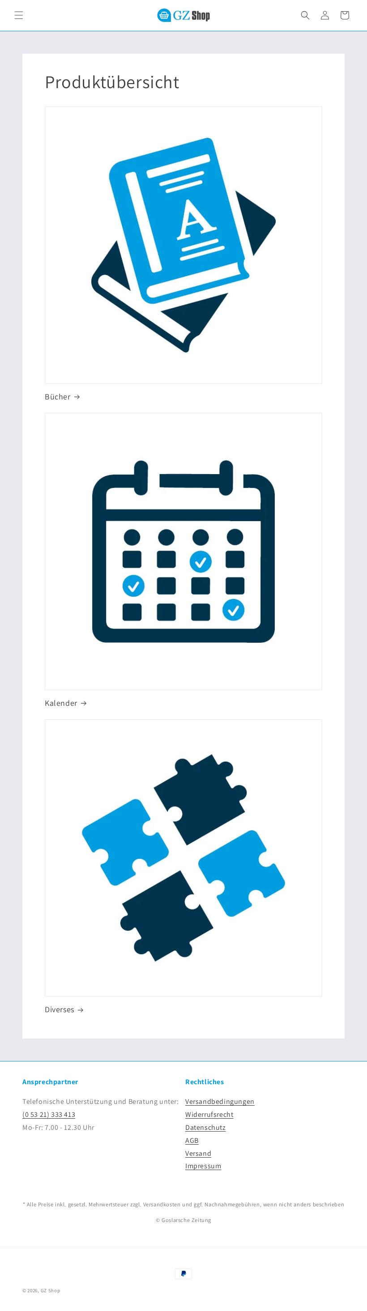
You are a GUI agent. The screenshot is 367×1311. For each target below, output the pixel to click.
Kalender (61, 703)
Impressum (203, 1166)
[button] (19, 15)
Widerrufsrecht (209, 1114)
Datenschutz (205, 1127)
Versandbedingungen (220, 1101)
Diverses (59, 1009)
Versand (198, 1153)
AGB (192, 1140)
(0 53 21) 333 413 (48, 1114)
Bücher (58, 396)
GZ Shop (50, 1290)
